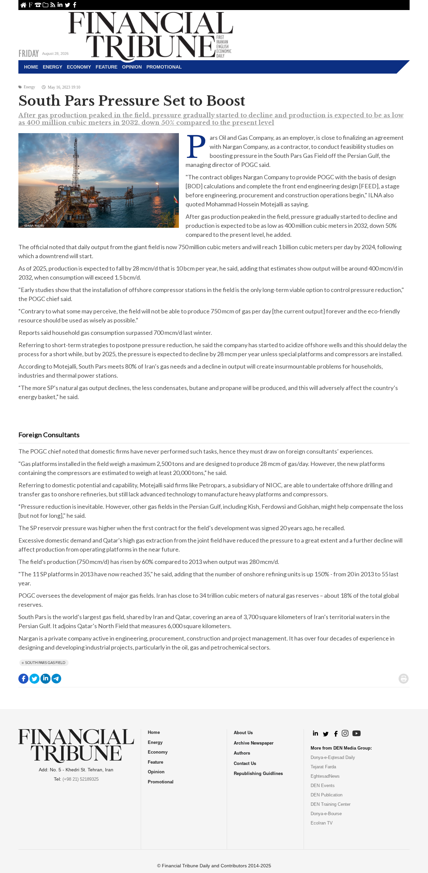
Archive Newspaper (254, 743)
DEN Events (323, 785)
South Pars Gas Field (45, 662)
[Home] (151, 35)
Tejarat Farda (323, 766)
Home (23, 5)
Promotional (164, 67)
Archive (45, 5)
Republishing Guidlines (258, 773)
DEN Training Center (330, 804)
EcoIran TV (322, 823)
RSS (52, 5)
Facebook (75, 5)
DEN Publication (326, 794)
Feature (106, 67)
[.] (315, 734)
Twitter (67, 5)
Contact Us (38, 5)
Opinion (132, 67)
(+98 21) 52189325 (81, 779)
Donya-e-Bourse (326, 813)
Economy (79, 67)
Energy (52, 67)
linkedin (60, 5)
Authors (242, 753)
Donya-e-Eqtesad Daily (333, 757)
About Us (30, 5)
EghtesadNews (325, 776)
